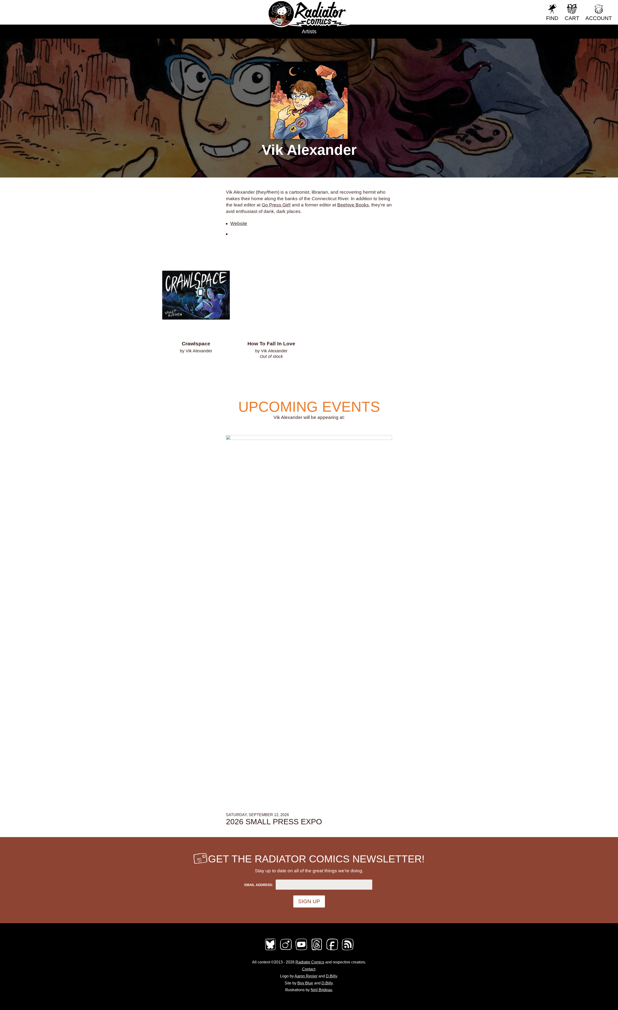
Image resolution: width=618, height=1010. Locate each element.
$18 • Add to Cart (196, 363)
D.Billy (331, 976)
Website (238, 223)
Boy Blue (305, 983)
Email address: (258, 885)
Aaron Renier (306, 976)
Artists (309, 31)
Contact (308, 969)
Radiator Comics (309, 962)
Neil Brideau (321, 990)
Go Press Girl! (276, 204)
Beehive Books (353, 204)
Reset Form (526, 6)
